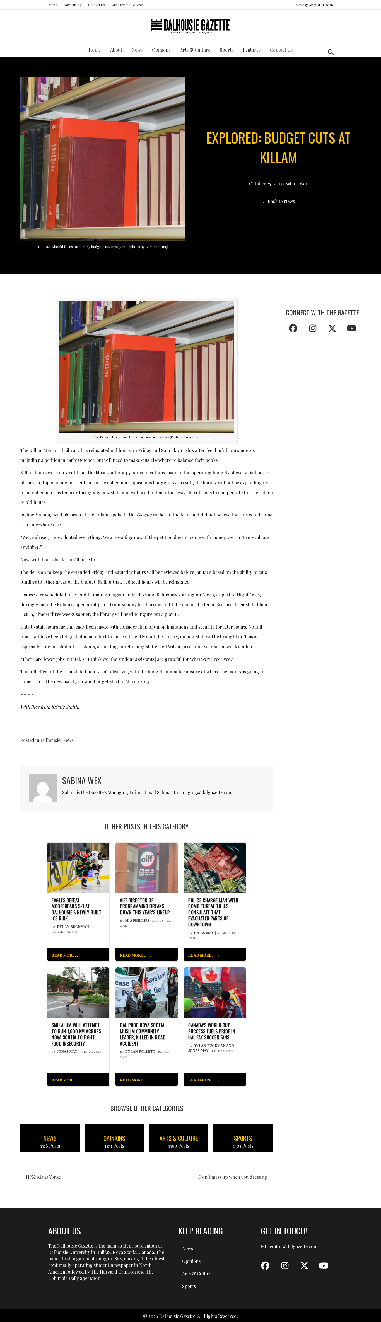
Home (95, 50)
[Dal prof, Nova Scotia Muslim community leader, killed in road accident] (146, 992)
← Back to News (278, 201)
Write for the (127, 5)
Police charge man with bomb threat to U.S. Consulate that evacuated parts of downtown (213, 912)
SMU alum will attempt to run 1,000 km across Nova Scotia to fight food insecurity (76, 1034)
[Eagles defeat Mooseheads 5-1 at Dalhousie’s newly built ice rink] (78, 867)
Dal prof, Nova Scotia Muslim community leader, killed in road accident (142, 1034)
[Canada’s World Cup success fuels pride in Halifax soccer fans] (215, 992)
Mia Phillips (137, 921)
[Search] (329, 52)
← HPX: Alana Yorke (40, 1177)
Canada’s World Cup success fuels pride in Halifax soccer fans (211, 1031)
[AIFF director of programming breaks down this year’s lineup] (146, 867)
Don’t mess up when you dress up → (236, 1177)
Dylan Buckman (73, 927)
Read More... (65, 955)
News (137, 50)
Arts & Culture (195, 50)
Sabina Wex (296, 183)
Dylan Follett (140, 1052)
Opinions (161, 50)
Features (252, 50)
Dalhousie (50, 740)
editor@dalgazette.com (293, 1246)
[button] (293, 328)
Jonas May (204, 933)
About (52, 5)
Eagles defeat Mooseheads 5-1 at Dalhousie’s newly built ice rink (77, 909)
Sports (226, 50)
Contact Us (96, 5)
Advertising (73, 5)
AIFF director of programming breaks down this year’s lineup (145, 906)
